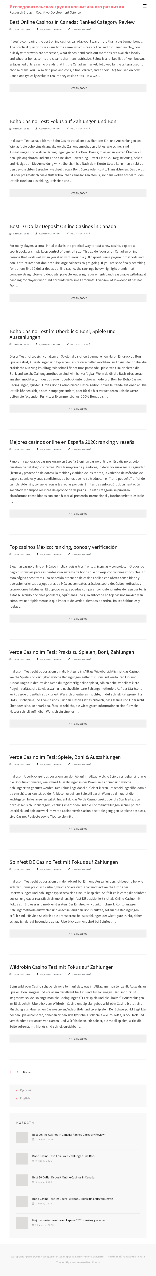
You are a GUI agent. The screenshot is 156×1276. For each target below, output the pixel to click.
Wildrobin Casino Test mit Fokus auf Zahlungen (62, 966)
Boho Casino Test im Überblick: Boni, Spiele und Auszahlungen (63, 334)
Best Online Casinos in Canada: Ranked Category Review (72, 22)
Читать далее (78, 88)
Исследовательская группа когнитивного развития (67, 7)
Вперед (27, 1072)
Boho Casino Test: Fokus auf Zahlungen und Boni (64, 121)
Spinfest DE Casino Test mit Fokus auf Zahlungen (64, 861)
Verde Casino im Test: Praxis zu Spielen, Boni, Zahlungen (72, 651)
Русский (25, 1090)
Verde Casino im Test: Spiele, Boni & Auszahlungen (65, 756)
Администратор (51, 29)
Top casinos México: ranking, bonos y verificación (64, 547)
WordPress (92, 1262)
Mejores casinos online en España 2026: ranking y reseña (72, 442)
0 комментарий (82, 29)
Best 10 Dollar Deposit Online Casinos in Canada (63, 226)
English (25, 1098)
